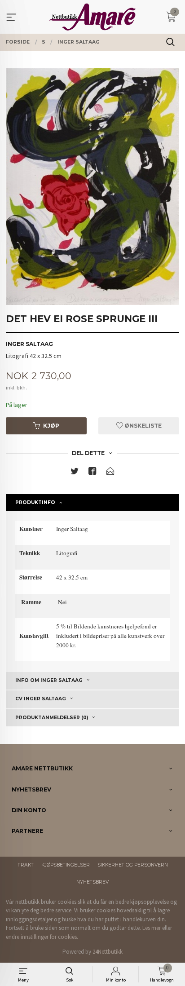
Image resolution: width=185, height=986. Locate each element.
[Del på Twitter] (74, 473)
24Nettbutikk (107, 951)
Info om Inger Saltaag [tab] (49, 680)
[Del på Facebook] (92, 473)
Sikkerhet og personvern (132, 865)
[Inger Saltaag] (92, 186)
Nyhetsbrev (92, 882)
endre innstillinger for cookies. (42, 937)
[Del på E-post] (110, 473)
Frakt (26, 865)
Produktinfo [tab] (35, 502)
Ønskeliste (142, 425)
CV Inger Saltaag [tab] (40, 699)
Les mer (151, 928)
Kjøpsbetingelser (65, 865)
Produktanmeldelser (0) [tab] (51, 718)
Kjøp (51, 425)
